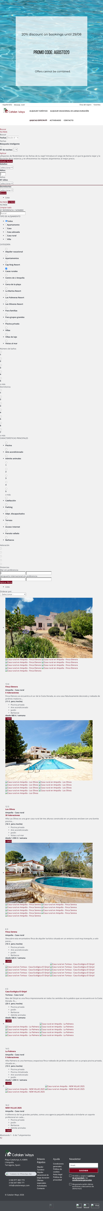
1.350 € (14, 838)
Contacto (68, 120)
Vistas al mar (11, 343)
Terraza (8, 520)
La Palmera (10, 1051)
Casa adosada (13, 232)
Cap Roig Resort (12, 264)
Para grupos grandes (14, 317)
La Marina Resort (13, 291)
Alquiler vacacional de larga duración (69, 111)
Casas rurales (11, 271)
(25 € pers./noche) (14, 1003)
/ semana (21, 715)
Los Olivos (10, 809)
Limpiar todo (5, 207)
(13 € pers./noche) (14, 1066)
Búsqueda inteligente (10, 144)
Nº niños (4, 180)
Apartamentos (12, 258)
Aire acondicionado (14, 452)
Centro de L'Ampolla (14, 277)
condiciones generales (82, 1180)
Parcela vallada (12, 533)
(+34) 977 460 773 (17, 1180)
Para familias (11, 310)
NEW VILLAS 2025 (13, 1108)
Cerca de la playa (13, 284)
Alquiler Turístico (38, 111)
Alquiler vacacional (14, 251)
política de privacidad (83, 1177)
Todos (10, 221)
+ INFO (8, 718)
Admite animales (13, 458)
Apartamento (13, 224)
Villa (9, 239)
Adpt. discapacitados (15, 513)
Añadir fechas (6, 161)
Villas (7, 330)
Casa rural (11, 235)
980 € (13, 715)
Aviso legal (57, 1174)
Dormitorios (5, 186)
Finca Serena (11, 931)
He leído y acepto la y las (83, 1178)
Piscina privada (12, 323)
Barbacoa (9, 540)
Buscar (3, 129)
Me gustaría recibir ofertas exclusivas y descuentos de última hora (83, 1186)
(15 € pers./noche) (14, 944)
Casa (9, 228)
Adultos (3, 164)
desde (8, 715)
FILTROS (3, 132)
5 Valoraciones (12, 692)
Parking (8, 507)
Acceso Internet (12, 527)
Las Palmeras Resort (14, 297)
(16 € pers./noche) (14, 824)
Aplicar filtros (6, 582)
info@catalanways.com (19, 1185)
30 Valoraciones (12, 815)
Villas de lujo (11, 337)
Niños (2, 170)
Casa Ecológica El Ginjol (16, 991)
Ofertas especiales (38, 120)
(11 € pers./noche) (14, 701)
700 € (13, 1017)
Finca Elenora (11, 686)
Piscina (8, 445)
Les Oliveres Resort (14, 304)
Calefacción (10, 500)
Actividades (55, 120)
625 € (13, 958)
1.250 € (14, 1080)
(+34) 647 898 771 (17, 1182)
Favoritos (97, 105)
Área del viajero (85, 105)
